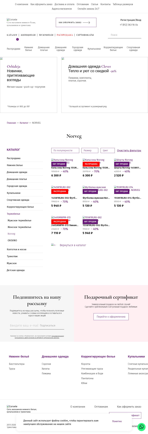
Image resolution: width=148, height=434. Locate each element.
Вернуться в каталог (73, 245)
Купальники (94, 48)
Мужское (12, 263)
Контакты (105, 4)
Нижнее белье (28, 48)
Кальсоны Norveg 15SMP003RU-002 (64, 167)
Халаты (46, 368)
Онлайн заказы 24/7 (88, 8)
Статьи (94, 4)
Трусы (12, 368)
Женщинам (28, 35)
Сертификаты (85, 35)
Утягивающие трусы (92, 368)
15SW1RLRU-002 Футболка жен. (96, 225)
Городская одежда (77, 48)
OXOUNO (12, 240)
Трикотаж (12, 256)
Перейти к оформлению (111, 316)
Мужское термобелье (19, 220)
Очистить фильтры (129, 150)
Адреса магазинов (62, 8)
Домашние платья (44, 48)
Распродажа (65, 35)
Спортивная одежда (133, 48)
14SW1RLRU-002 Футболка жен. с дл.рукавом (64, 198)
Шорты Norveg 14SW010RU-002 (127, 167)
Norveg (11, 233)
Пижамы (46, 373)
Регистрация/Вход (130, 20)
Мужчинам (46, 35)
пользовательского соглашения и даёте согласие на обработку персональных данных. (39, 337)
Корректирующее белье (113, 48)
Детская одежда (16, 270)
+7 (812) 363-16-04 (129, 24)
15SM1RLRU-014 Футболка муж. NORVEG (127, 198)
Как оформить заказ (41, 4)
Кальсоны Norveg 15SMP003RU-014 (96, 167)
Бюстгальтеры (17, 364)
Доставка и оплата (64, 4)
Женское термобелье (19, 227)
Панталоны (87, 378)
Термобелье (13, 213)
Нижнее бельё (19, 356)
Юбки (84, 383)
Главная (11, 122)
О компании (21, 4)
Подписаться (47, 325)
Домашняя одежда (60, 48)
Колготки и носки (16, 249)
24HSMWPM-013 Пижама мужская (64, 225)
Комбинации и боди (92, 373)
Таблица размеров (123, 4)
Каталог (12, 35)
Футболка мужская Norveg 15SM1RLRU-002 (96, 198)
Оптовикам (83, 4)
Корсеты (85, 364)
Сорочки (46, 364)
